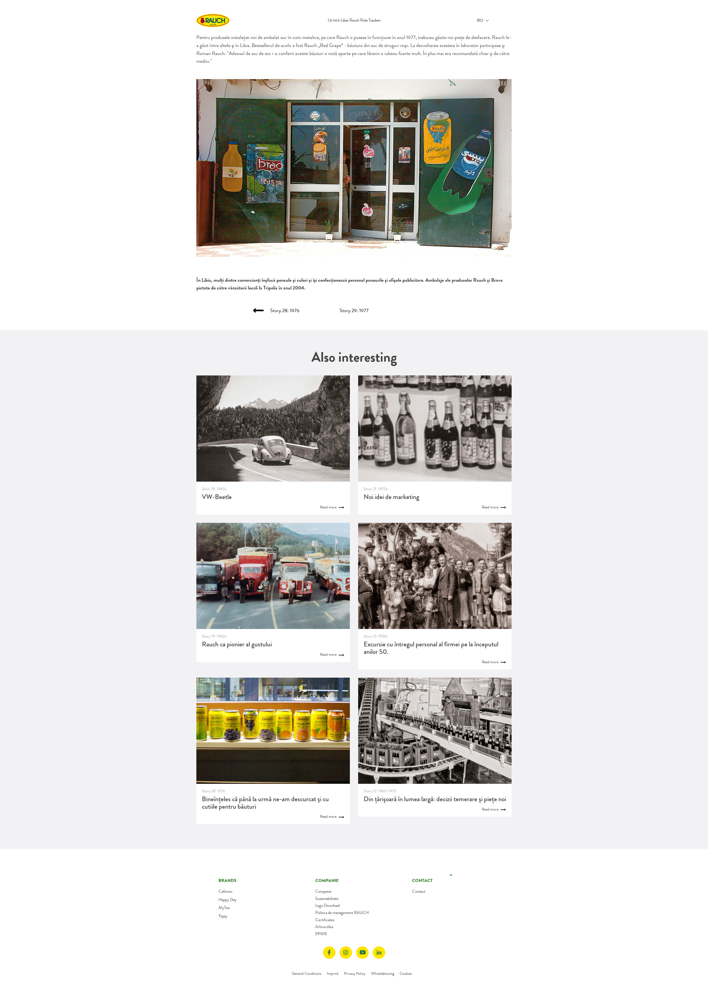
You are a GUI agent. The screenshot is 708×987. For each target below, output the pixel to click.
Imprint (333, 973)
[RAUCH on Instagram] (346, 952)
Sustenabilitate (327, 898)
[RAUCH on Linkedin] (379, 952)
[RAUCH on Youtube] (362, 952)
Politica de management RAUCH (342, 913)
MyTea (224, 908)
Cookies (406, 973)
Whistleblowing (382, 973)
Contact (418, 891)
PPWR (321, 934)
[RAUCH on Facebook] (329, 952)
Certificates (324, 920)
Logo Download (327, 905)
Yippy (222, 916)
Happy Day (227, 900)
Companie (323, 891)
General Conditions (306, 973)
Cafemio (225, 891)
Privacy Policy (355, 973)
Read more (328, 507)
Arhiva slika (324, 927)
